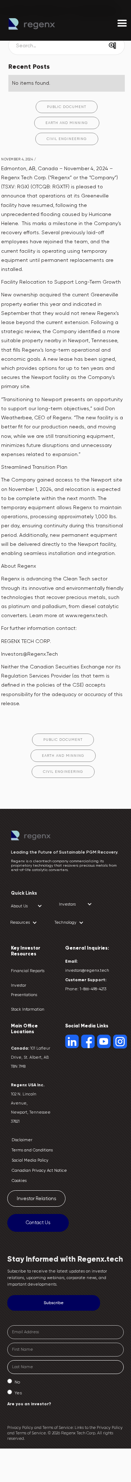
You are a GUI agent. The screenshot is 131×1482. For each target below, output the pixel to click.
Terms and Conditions (32, 1150)
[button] (26, 906)
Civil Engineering (67, 139)
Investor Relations (36, 1198)
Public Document (66, 107)
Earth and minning (66, 123)
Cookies (19, 1180)
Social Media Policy (30, 1160)
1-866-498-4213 (93, 989)
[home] (42, 24)
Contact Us (38, 1222)
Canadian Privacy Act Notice (39, 1170)
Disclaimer (22, 1140)
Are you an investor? (29, 1403)
